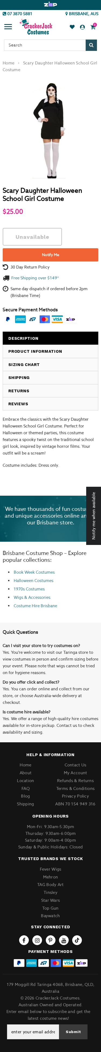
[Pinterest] (50, 940)
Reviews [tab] (18, 403)
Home (8, 63)
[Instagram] (37, 940)
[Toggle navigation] (8, 27)
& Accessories (36, 597)
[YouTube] (64, 940)
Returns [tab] (18, 390)
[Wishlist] (72, 27)
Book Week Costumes (34, 572)
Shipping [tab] (19, 377)
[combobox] (50, 45)
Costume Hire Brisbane (35, 605)
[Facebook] (24, 940)
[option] (50, 4)
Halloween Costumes (33, 580)
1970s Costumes (29, 589)
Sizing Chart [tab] (24, 364)
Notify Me (50, 254)
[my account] (82, 27)
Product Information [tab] (35, 351)
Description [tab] (23, 338)
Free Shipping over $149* (35, 277)
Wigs (18, 597)
